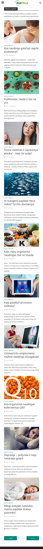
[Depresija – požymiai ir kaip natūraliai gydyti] (21, 438)
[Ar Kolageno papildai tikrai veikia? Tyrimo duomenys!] (21, 184)
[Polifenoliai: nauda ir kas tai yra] (21, 82)
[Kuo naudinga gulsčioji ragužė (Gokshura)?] (21, 31)
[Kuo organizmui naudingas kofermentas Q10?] (21, 387)
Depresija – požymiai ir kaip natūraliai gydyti (20, 456)
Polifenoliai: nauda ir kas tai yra (20, 100)
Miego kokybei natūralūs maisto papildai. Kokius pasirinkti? (18, 509)
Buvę (10, 538)
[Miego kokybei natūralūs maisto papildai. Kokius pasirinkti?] (21, 489)
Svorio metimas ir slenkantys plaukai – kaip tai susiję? (21, 151)
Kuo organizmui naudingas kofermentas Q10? (19, 405)
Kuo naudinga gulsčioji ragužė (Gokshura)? (21, 50)
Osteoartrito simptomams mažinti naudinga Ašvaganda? (21, 355)
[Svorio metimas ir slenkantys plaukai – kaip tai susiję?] (21, 133)
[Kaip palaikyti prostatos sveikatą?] (21, 286)
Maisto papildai (8, 45)
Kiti (32, 538)
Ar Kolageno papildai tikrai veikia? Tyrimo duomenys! (19, 202)
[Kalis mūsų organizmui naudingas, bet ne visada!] (21, 235)
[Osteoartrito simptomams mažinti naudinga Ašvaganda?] (21, 336)
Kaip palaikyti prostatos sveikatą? (18, 304)
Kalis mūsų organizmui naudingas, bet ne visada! (19, 253)
